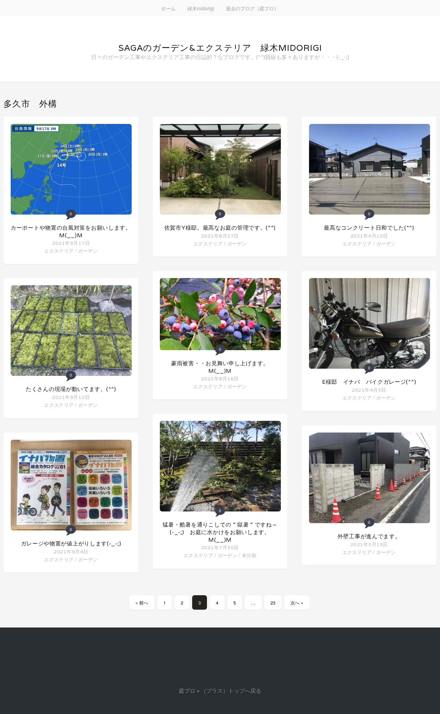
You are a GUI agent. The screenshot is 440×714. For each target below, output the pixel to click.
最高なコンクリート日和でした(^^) (369, 227)
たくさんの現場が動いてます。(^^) (71, 389)
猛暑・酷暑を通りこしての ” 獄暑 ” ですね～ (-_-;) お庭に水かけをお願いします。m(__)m (223, 532)
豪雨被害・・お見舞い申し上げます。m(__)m (220, 367)
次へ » (296, 602)
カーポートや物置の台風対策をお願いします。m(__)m (71, 231)
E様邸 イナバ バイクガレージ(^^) (369, 381)
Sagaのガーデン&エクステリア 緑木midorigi (220, 47)
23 (273, 602)
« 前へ (141, 602)
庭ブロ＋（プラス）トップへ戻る (220, 690)
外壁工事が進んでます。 (369, 536)
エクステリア (59, 250)
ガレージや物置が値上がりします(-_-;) (71, 543)
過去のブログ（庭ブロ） (252, 8)
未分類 (249, 555)
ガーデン (88, 250)
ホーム (168, 8)
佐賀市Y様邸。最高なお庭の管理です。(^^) (220, 227)
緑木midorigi (200, 8)
